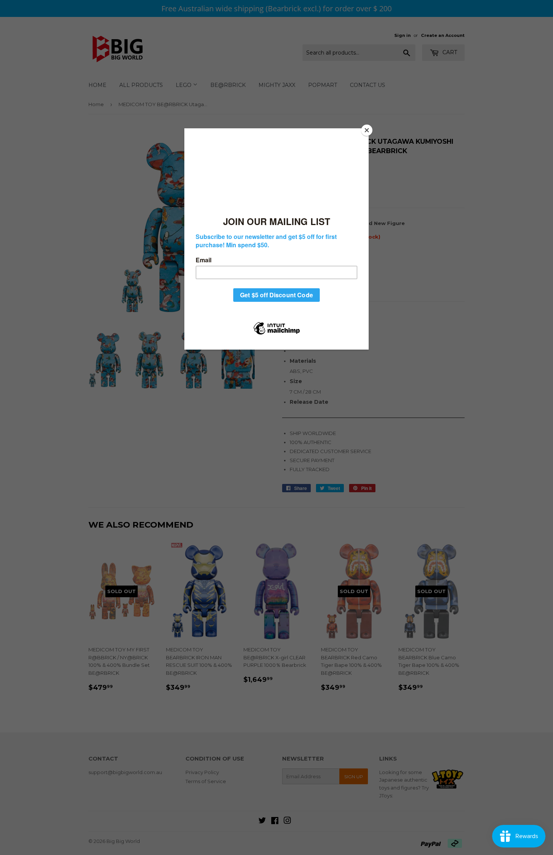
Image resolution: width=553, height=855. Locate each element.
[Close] (366, 130)
